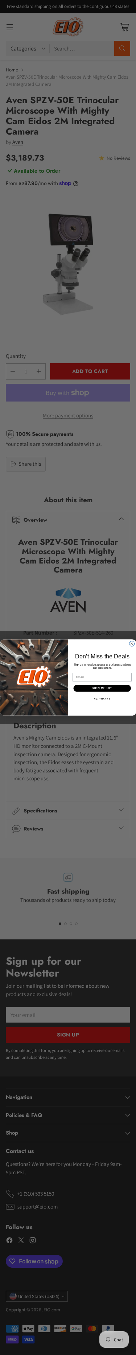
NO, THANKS (102, 698)
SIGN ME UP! (101, 688)
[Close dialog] (131, 643)
